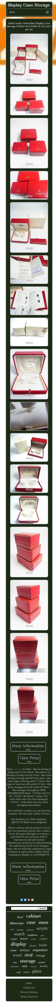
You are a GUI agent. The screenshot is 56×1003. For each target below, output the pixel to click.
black (20, 917)
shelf (28, 955)
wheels (33, 939)
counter (43, 938)
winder (14, 939)
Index (29, 983)
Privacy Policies (29, 992)
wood (17, 955)
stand (26, 971)
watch (19, 933)
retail (12, 929)
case (31, 922)
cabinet (33, 916)
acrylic (42, 928)
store (43, 922)
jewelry (44, 966)
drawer (24, 938)
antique (25, 950)
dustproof (20, 930)
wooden (33, 966)
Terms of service (29, 996)
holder (43, 945)
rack (24, 966)
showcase (17, 923)
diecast (32, 945)
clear (13, 950)
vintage (40, 955)
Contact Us (29, 987)
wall (18, 972)
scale (42, 935)
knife (15, 962)
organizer (40, 950)
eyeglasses (32, 935)
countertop (30, 930)
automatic (14, 966)
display (18, 944)
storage (28, 961)
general (42, 962)
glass (37, 971)
